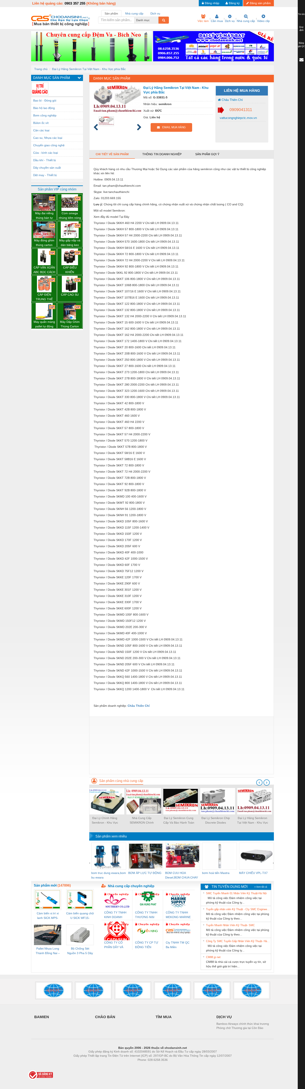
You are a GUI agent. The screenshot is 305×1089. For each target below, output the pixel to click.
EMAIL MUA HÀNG (173, 127)
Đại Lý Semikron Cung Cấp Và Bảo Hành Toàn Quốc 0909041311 (178, 820)
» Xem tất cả (260, 887)
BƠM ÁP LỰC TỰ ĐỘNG (144, 873)
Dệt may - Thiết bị (45, 175)
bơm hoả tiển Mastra (215, 873)
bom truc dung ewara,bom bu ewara (108, 875)
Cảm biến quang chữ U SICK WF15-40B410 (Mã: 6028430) (80, 916)
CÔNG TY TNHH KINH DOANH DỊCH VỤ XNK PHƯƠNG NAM (115, 915)
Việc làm (203, 21)
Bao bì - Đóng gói (44, 100)
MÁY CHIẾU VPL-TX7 (253, 873)
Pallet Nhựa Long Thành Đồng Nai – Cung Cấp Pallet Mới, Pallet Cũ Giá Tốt (48, 951)
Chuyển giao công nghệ (49, 145)
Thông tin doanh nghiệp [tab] (162, 154)
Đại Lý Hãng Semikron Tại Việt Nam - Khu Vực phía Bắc (89, 69)
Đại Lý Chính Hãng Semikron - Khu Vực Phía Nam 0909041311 (105, 820)
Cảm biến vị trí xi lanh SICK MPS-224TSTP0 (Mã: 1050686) (48, 916)
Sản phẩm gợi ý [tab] (207, 154)
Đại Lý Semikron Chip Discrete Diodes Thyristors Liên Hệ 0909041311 (215, 820)
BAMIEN (41, 1017)
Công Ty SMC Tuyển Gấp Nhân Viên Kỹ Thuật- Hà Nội (238, 941)
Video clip (263, 21)
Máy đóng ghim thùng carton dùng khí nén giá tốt (44, 243)
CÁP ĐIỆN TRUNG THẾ (44, 297)
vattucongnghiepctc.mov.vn (238, 118)
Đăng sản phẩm (260, 3)
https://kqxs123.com (173, 1066)
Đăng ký (234, 3)
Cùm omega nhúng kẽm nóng (70, 215)
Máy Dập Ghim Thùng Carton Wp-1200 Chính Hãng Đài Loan (69, 324)
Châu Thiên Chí (232, 100)
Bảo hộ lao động (44, 108)
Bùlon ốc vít (41, 123)
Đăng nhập (212, 3)
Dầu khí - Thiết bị (44, 160)
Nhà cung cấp (246, 21)
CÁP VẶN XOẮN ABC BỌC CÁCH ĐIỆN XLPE (44, 270)
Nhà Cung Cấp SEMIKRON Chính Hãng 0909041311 (142, 820)
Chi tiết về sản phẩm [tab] (112, 154)
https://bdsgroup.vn (147, 1066)
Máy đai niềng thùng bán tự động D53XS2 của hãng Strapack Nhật (44, 216)
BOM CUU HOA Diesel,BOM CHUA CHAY (181, 875)
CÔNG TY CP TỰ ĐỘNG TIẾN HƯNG (146, 945)
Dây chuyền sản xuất (47, 167)
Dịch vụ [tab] (155, 13)
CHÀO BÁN (105, 1017)
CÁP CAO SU (70, 294)
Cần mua (217, 21)
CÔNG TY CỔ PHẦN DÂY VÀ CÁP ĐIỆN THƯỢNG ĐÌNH (114, 945)
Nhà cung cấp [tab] (134, 13)
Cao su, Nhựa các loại (47, 137)
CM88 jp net (213, 957)
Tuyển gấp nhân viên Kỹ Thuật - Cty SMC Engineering (238, 909)
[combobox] (157, 20)
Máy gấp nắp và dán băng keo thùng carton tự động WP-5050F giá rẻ (70, 243)
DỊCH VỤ (224, 1017)
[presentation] (259, 782)
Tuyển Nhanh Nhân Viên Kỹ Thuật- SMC (230, 925)
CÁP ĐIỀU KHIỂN (70, 270)
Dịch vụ (230, 21)
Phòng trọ (125, 1066)
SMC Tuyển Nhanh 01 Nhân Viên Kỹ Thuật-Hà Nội (236, 893)
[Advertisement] (181, 745)
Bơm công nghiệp (44, 115)
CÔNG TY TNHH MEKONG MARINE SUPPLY (178, 915)
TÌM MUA (164, 1017)
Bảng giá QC (301, 44)
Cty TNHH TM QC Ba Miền (177, 945)
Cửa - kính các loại (45, 152)
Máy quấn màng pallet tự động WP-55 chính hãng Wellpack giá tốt (44, 324)
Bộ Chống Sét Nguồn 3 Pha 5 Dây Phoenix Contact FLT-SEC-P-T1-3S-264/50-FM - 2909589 (80, 951)
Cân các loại (41, 130)
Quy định (301, 28)
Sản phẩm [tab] (111, 13)
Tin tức (301, 14)
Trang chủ (41, 69)
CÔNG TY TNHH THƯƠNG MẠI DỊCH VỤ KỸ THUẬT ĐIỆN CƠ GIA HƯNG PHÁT (146, 915)
